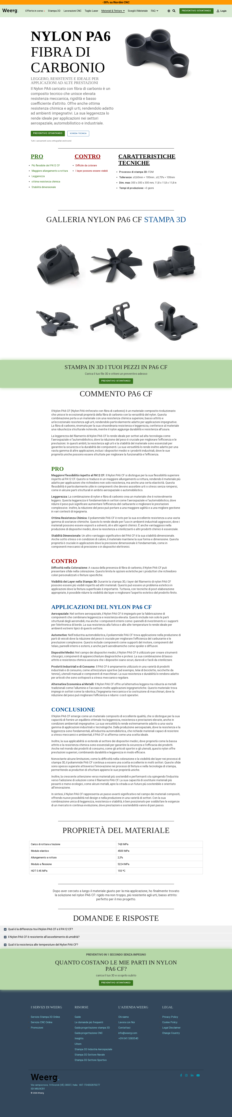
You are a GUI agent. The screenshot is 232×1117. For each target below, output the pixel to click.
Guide (78, 1016)
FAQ (153, 10)
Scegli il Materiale (138, 10)
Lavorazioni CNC (72, 10)
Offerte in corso (34, 10)
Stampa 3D (54, 10)
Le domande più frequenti (89, 1022)
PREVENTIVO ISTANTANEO (47, 133)
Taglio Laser (91, 10)
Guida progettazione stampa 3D (92, 1027)
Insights (79, 1038)
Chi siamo (123, 1016)
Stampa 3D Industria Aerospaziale (93, 1049)
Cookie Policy (169, 1022)
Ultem (78, 1043)
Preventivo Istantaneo (196, 11)
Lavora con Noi (126, 1022)
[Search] (174, 11)
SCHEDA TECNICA (78, 133)
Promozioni (37, 1027)
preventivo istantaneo (116, 381)
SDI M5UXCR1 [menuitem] (38, 1088)
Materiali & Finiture (112, 10)
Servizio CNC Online (41, 1022)
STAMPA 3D (165, 219)
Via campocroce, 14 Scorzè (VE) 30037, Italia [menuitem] (54, 1085)
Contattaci (124, 1027)
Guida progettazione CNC (89, 1033)
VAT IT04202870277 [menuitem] (89, 1085)
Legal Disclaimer (171, 1027)
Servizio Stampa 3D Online (45, 1016)
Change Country (171, 1033)
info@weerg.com (127, 1033)
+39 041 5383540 (128, 1038)
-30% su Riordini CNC (116, 2)
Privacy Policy (170, 1016)
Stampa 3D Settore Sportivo (91, 1060)
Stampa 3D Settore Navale (90, 1054)
